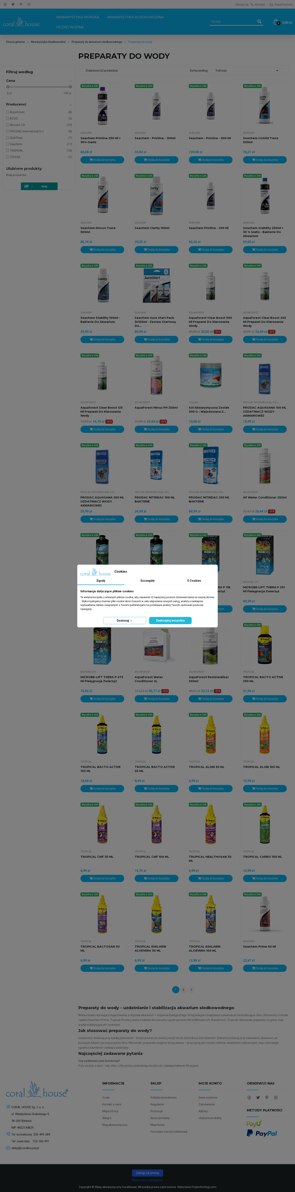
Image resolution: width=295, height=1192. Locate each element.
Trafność (247, 70)
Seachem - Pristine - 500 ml (210, 138)
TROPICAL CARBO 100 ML (262, 857)
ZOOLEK (193, 402)
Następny (191, 989)
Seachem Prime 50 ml (259, 946)
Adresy (203, 1111)
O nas (106, 1097)
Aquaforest (196, 312)
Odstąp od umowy (147, 1173)
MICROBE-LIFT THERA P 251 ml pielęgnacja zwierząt (264, 589)
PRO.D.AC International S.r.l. (261, 402)
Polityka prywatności (164, 1097)
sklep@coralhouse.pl (25, 1148)
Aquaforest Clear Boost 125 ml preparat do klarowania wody (101, 411)
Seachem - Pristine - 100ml (155, 138)
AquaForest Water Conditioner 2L (149, 679)
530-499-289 (41, 1134)
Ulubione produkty (24, 168)
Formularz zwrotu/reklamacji (169, 1131)
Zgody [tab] (100, 580)
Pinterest (21, 4)
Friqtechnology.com (204, 1187)
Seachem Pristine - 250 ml (209, 228)
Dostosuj (123, 620)
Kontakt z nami (111, 1104)
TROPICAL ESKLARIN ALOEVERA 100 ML (204, 948)
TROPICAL (248, 672)
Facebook (5, 4)
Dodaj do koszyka (104, 159)
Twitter (13, 4)
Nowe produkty (160, 1118)
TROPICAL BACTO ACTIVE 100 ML (100, 769)
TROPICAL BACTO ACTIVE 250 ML (263, 679)
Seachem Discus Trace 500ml (98, 230)
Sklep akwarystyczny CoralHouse (116, 1187)
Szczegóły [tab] (147, 580)
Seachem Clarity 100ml (152, 228)
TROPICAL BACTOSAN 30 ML (100, 948)
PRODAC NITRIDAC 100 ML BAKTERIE (155, 499)
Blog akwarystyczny (115, 1124)
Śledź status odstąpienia (147, 1180)
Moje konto (158, 1124)
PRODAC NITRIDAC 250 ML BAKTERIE (209, 499)
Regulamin (157, 1104)
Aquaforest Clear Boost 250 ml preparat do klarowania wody (264, 322)
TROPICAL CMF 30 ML (97, 857)
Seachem (86, 133)
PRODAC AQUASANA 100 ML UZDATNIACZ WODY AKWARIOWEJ (264, 411)
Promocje (157, 1111)
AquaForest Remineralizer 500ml (209, 679)
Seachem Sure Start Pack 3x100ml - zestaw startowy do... (155, 322)
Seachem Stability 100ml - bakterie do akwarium (100, 320)
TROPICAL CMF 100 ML (152, 857)
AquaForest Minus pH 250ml (156, 407)
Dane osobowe (208, 1097)
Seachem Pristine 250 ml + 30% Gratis (100, 140)
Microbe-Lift (251, 582)
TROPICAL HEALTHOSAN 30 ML (210, 859)
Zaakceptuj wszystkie (170, 620)
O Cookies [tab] (194, 580)
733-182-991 (41, 1141)
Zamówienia (207, 1104)
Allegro (106, 1118)
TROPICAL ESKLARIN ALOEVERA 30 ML (150, 948)
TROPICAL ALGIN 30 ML (207, 767)
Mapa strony (110, 1111)
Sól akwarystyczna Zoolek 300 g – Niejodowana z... (209, 409)
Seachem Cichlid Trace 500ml (260, 140)
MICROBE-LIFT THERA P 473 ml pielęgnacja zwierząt (101, 679)
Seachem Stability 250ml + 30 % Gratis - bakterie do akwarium (263, 232)
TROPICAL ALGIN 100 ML (261, 767)
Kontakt (260, 4)
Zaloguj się (241, 4)
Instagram (29, 4)
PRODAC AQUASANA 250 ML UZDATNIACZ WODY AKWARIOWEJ (102, 501)
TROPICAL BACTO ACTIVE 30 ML (155, 769)
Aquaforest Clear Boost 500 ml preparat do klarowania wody (210, 322)
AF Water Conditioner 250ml (265, 497)
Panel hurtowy (283, 4)
